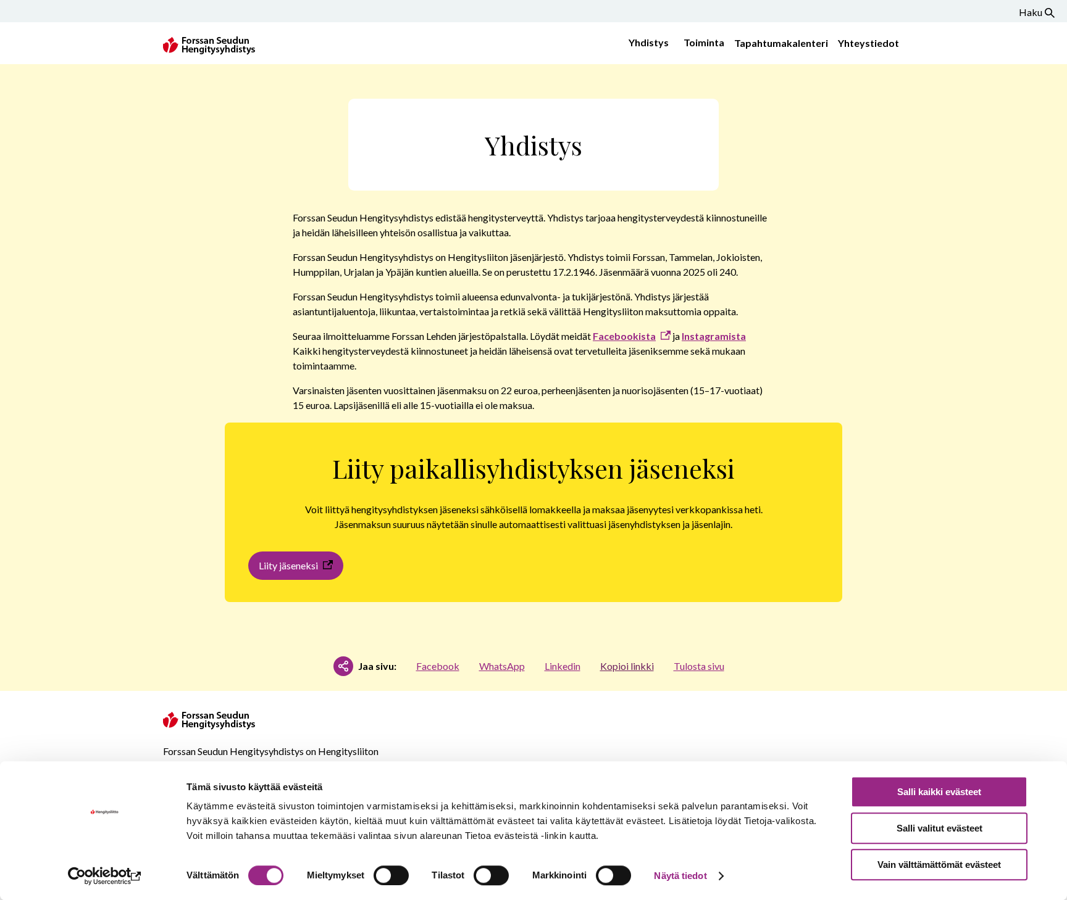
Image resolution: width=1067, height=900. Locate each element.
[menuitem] (646, 43)
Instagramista (714, 336)
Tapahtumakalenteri (781, 43)
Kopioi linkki (627, 666)
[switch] (391, 875)
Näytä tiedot (680, 875)
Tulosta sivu (699, 666)
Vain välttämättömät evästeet (939, 864)
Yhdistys (649, 42)
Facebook (437, 666)
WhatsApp (502, 666)
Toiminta (704, 42)
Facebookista (624, 336)
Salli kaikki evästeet (939, 791)
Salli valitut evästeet (939, 828)
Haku (1030, 12)
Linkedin (562, 666)
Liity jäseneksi (288, 565)
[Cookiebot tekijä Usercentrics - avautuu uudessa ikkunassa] (105, 876)
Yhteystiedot (868, 43)
